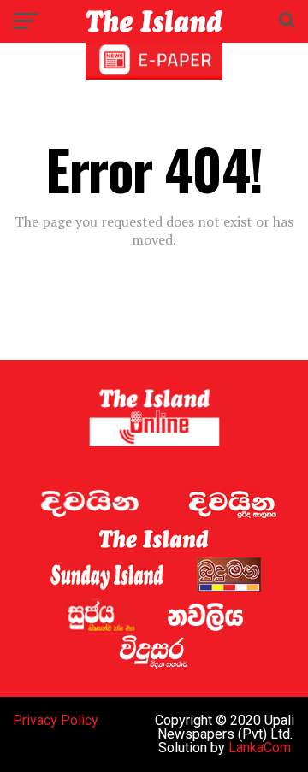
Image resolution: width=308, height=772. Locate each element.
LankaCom (259, 748)
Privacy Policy (55, 720)
